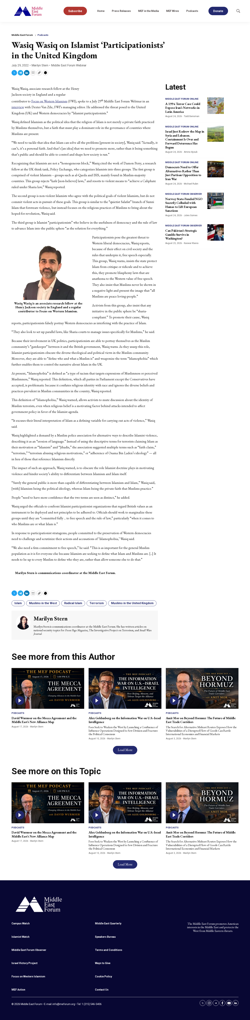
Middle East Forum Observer (183, 194)
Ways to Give (102, 963)
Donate (218, 11)
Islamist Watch (20, 936)
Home (101, 11)
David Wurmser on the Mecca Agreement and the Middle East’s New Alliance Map (44, 720)
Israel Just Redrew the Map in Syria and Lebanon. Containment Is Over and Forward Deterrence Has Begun (184, 139)
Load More (125, 750)
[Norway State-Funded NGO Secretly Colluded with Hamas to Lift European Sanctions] (215, 201)
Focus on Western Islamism (49, 101)
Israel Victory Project (25, 963)
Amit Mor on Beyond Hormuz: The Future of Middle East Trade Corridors (201, 720)
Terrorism (96, 603)
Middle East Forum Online (181, 98)
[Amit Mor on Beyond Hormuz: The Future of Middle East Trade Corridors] (202, 688)
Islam (18, 603)
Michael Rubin (191, 183)
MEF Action (18, 989)
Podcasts (192, 11)
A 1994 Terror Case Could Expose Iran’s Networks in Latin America (182, 108)
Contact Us (102, 989)
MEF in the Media (148, 11)
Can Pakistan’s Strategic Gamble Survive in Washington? (181, 234)
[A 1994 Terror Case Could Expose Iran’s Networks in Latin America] (215, 105)
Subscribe (75, 11)
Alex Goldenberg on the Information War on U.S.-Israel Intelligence (125, 720)
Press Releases (121, 11)
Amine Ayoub (190, 152)
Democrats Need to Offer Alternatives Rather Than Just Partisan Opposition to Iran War (183, 173)
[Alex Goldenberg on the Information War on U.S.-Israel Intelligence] (125, 688)
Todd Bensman (191, 116)
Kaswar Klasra (191, 243)
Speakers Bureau (105, 936)
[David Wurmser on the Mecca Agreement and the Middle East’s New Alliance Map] (48, 688)
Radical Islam (73, 603)
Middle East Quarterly (108, 923)
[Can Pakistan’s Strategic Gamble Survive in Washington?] (215, 232)
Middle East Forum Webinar (68, 65)
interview (18, 107)
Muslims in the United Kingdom (132, 603)
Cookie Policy (103, 976)
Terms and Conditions (108, 950)
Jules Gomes (190, 215)
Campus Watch (21, 923)
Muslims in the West (43, 603)
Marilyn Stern (39, 65)
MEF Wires (172, 11)
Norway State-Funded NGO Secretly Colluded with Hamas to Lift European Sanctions (183, 205)
